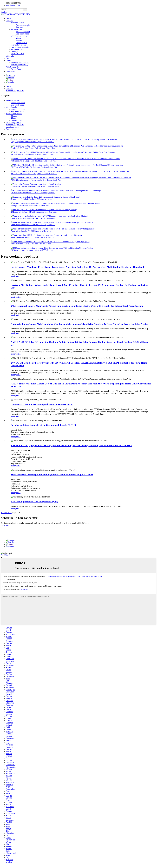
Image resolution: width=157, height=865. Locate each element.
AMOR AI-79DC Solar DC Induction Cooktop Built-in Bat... (35, 167)
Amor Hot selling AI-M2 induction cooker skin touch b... (33, 237)
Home (8, 18)
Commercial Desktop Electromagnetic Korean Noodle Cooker (35, 186)
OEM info (10, 56)
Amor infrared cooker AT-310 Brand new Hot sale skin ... (33, 231)
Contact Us (10, 71)
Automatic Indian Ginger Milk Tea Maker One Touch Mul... (34, 161)
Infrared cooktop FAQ (19, 65)
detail (18, 276)
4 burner (19, 40)
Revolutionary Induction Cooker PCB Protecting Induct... (33, 193)
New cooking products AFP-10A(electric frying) (34, 501)
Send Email (5, 555)
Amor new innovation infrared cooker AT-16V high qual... (33, 218)
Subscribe (5, 525)
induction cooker (17, 23)
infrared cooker (17, 29)
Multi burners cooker (19, 36)
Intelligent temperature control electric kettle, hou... (30, 205)
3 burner (19, 38)
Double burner (21, 43)
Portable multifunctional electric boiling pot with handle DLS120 (43, 425)
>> (10, 513)
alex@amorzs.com (13, 5)
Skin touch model (22, 27)
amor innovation (17, 49)
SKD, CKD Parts (17, 54)
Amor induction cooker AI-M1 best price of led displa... (32, 244)
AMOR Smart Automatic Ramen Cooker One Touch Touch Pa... (36, 180)
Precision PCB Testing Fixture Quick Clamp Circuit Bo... (33, 148)
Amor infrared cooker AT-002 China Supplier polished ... (33, 225)
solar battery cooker (18, 45)
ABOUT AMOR (12, 67)
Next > (6, 513)
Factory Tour (16, 69)
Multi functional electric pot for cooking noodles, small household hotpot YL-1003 (52, 474)
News (8, 58)
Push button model (23, 25)
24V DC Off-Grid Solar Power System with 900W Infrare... (34, 174)
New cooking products (19, 47)
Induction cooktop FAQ (20, 62)
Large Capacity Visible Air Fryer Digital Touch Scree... (32, 142)
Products (9, 21)
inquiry (13, 276)
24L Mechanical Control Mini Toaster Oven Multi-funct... (33, 154)
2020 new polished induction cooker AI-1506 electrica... (32, 250)
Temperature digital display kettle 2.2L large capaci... (31, 199)
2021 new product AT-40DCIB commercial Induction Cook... (35, 212)
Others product (16, 51)
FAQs (8, 60)
